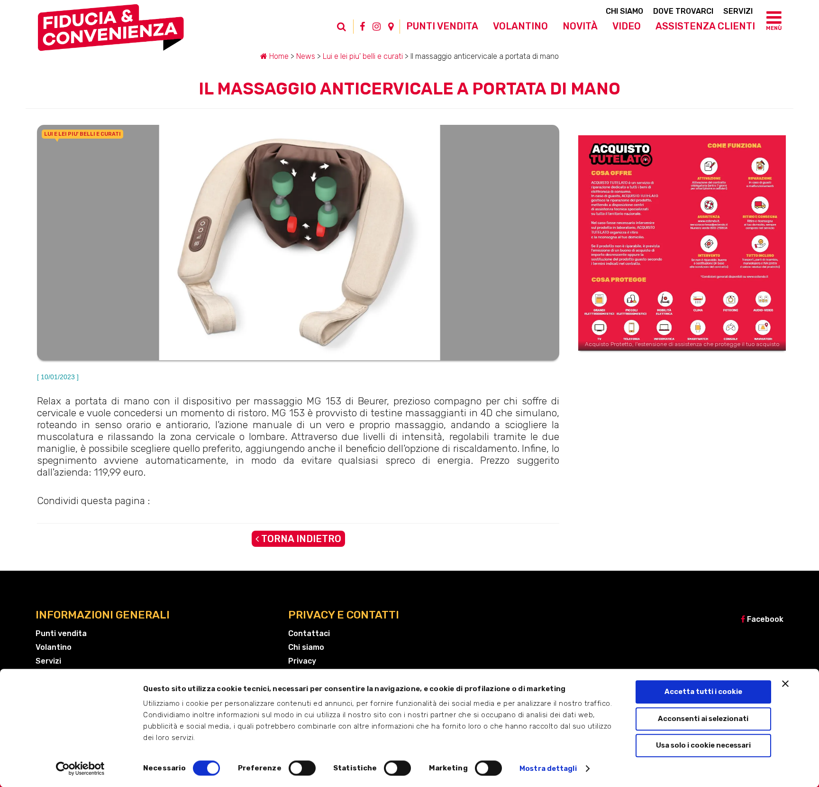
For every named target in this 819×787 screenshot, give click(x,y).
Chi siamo (624, 11)
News (305, 56)
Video (626, 26)
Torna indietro (300, 538)
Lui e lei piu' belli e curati (363, 56)
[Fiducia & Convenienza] (110, 31)
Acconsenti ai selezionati (703, 718)
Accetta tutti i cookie (703, 691)
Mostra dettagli (548, 768)
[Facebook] (362, 26)
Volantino (520, 26)
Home (278, 56)
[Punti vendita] (390, 26)
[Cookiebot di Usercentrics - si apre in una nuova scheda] (80, 768)
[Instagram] (376, 26)
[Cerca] (346, 31)
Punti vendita (442, 26)
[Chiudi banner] (785, 683)
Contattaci (309, 633)
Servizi (738, 11)
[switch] (302, 768)
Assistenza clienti (705, 26)
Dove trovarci (683, 11)
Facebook (764, 619)
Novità (580, 26)
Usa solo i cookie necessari (703, 745)
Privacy (302, 660)
